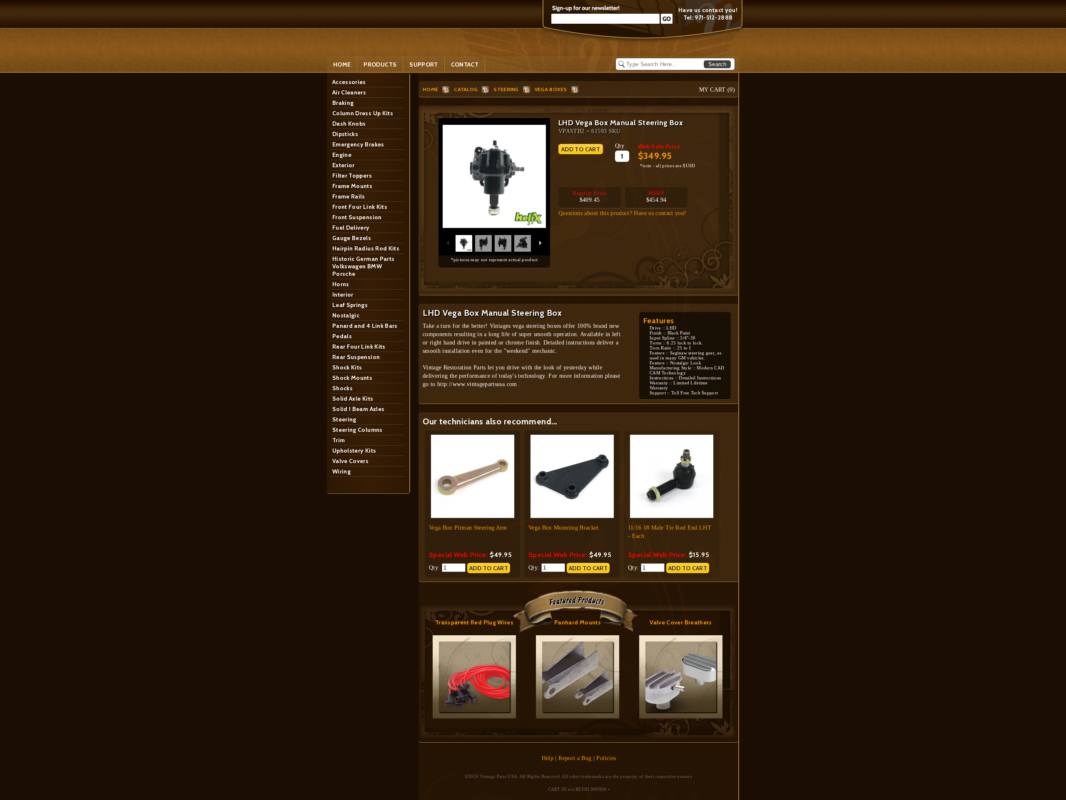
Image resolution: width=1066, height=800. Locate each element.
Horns (340, 284)
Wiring (341, 471)
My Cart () (717, 90)
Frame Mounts (352, 186)
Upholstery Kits (354, 450)
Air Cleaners (349, 92)
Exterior (343, 165)
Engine (341, 155)
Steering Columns (357, 429)
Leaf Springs (350, 305)
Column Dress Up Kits (362, 113)
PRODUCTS (380, 64)
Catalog (466, 89)
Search (717, 64)
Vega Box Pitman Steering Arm (468, 528)
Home (342, 64)
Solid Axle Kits (352, 398)
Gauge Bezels (351, 238)
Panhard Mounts (577, 622)
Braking (343, 103)
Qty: (435, 568)
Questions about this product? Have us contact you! (622, 213)
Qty (619, 146)
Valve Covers (350, 461)
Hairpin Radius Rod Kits (365, 248)
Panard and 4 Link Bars (365, 325)
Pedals (342, 336)
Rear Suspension (356, 357)
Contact (464, 64)
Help (547, 758)
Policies (606, 758)
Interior (343, 294)
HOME (430, 89)
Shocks (342, 388)
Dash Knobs (349, 123)
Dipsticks (345, 134)
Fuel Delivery (351, 227)
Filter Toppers (352, 175)
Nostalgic (345, 315)
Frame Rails (348, 196)
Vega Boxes (551, 89)
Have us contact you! (707, 10)
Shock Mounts (352, 377)
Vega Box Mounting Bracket (563, 528)
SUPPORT (423, 64)
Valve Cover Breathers (681, 622)
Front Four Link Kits (359, 207)
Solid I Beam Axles (358, 409)
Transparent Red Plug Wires (474, 622)
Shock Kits (347, 367)
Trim (338, 440)
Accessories (349, 82)
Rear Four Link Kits (359, 346)
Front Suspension (357, 217)
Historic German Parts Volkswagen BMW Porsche (363, 266)
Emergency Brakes (358, 144)
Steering (344, 419)
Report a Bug (574, 758)
